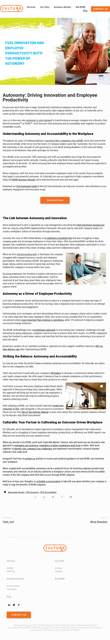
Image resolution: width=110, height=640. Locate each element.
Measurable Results (16, 492)
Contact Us (18, 614)
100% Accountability (48, 492)
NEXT (104, 517)
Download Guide (55, 200)
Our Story (44, 7)
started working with (27, 254)
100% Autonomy (32, 492)
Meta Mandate (98, 522)
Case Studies (12, 589)
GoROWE (10, 568)
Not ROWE (81, 7)
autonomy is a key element (39, 120)
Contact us (100, 9)
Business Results (62, 7)
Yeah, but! (8, 522)
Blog (85, 10)
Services (31, 7)
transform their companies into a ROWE (64, 140)
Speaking (58, 571)
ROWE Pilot (11, 571)
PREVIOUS (7, 517)
